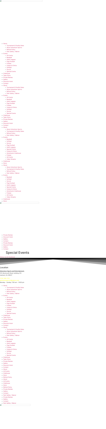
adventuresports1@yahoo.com (9, 280)
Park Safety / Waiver (13, 51)
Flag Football (11, 61)
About (5, 43)
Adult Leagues (11, 59)
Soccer (9, 69)
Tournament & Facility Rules (15, 45)
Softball (9, 67)
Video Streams (11, 159)
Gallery (5, 79)
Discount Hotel (8, 81)
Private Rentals (8, 77)
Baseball (9, 57)
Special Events (11, 71)
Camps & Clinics (12, 65)
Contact (5, 83)
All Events (10, 55)
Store (5, 163)
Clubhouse (6, 73)
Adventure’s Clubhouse (14, 153)
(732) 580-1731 (5, 278)
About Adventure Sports (14, 47)
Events (5, 53)
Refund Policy (11, 49)
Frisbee (9, 63)
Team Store (7, 75)
